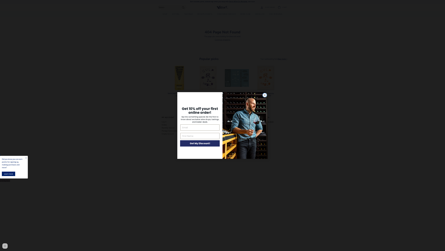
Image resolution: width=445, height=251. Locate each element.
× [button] (0, 155)
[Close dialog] (265, 95)
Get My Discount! (200, 143)
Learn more (8, 174)
